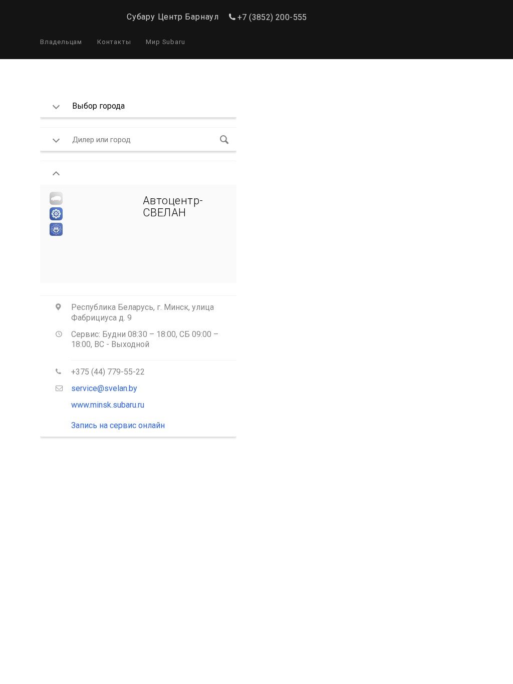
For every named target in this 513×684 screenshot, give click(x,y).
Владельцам (61, 42)
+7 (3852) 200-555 (272, 17)
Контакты (114, 42)
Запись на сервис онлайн (118, 425)
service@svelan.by (104, 388)
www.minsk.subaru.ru (107, 405)
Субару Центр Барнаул (173, 17)
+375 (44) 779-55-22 (108, 372)
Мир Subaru (165, 42)
